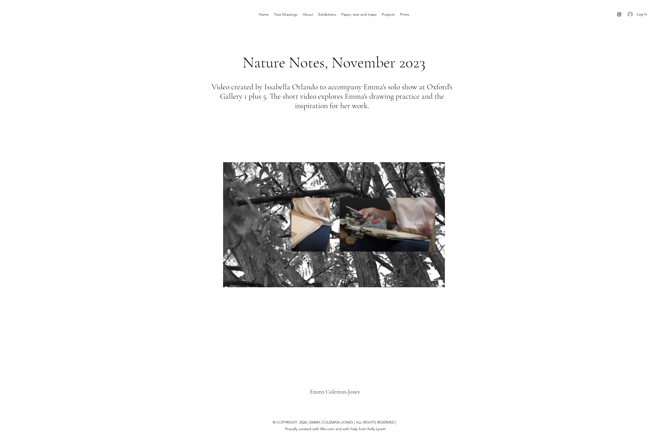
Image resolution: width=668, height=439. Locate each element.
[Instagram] (619, 14)
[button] (438, 281)
